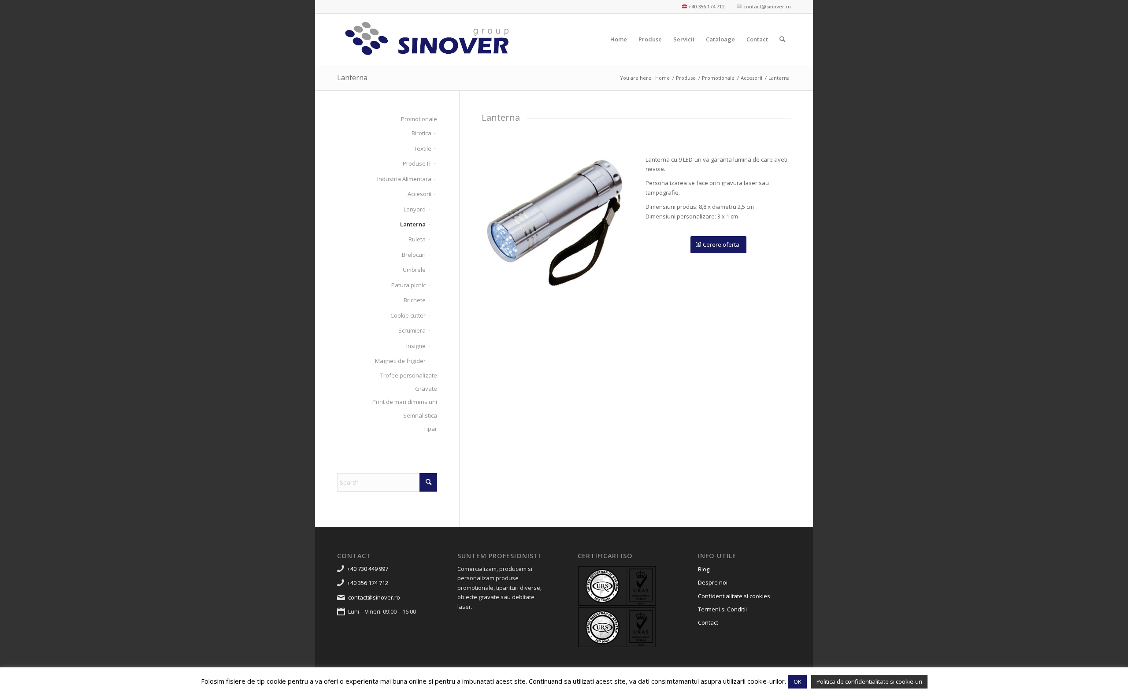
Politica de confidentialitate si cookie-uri (869, 681)
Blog (703, 569)
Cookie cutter (408, 315)
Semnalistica (420, 415)
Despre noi (712, 582)
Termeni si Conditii (722, 609)
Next (607, 222)
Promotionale (419, 119)
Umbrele (414, 270)
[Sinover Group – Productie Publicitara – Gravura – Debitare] (427, 39)
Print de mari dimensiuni (404, 402)
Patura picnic (408, 285)
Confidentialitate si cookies (734, 596)
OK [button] (797, 681)
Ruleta (417, 239)
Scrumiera (412, 330)
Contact (708, 622)
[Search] (782, 39)
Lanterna (352, 77)
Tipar (430, 429)
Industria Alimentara (404, 179)
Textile (422, 148)
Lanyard (415, 209)
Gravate (426, 388)
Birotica (421, 133)
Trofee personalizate (408, 375)
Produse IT (417, 163)
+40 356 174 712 (367, 583)
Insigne (416, 346)
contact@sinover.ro (374, 597)
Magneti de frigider (400, 361)
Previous (501, 222)
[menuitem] (619, 39)
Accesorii (419, 194)
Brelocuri (414, 255)
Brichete (415, 300)
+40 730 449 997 (367, 569)
